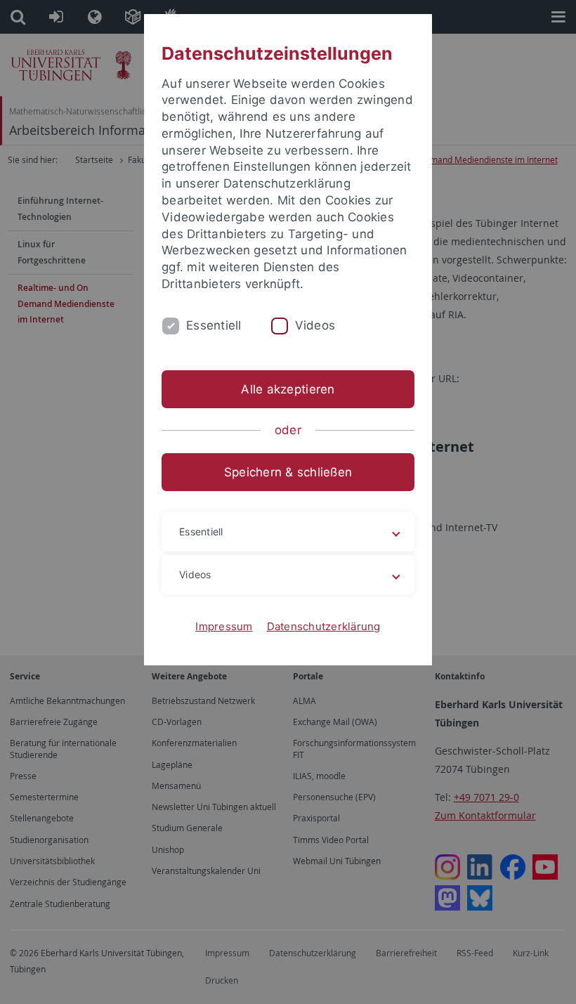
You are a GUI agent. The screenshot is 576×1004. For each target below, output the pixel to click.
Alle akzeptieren (287, 389)
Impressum (223, 626)
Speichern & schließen (288, 472)
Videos (315, 325)
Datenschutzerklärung (324, 626)
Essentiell (214, 325)
